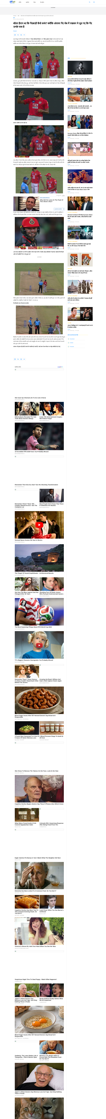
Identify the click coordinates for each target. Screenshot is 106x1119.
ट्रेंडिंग (20, 2)
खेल (18, 15)
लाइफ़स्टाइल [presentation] (70, 76)
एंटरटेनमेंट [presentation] (69, 185)
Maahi (15, 31)
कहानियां (27, 2)
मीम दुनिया (42, 2)
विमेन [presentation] (68, 131)
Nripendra (70, 82)
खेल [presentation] (68, 158)
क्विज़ (35, 2)
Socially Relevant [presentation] (72, 103)
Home (14, 15)
